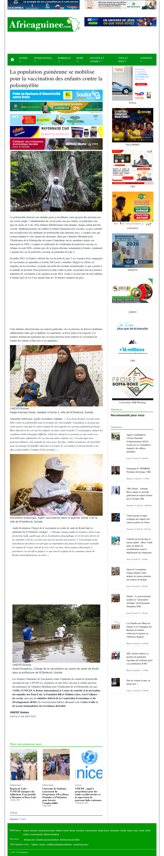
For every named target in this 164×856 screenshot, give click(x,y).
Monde (72, 830)
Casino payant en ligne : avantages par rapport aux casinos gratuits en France (138, 519)
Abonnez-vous (29, 839)
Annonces (146, 57)
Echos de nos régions (46, 830)
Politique (59, 830)
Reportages (114, 830)
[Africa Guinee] (44, 24)
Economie (33, 830)
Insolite (26, 834)
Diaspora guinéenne (51, 834)
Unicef (23, 818)
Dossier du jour (103, 830)
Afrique (66, 830)
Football (123, 830)
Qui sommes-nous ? (80, 844)
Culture (130, 830)
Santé (136, 830)
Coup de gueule (91, 830)
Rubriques (64, 57)
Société (26, 830)
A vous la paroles (36, 834)
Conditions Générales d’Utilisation (59, 844)
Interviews (80, 830)
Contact (42, 844)
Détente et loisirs (97, 59)
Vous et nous (123, 59)
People (147, 830)
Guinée (23, 57)
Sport (79, 57)
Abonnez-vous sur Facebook (47, 839)
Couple (141, 830)
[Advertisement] (82, 44)
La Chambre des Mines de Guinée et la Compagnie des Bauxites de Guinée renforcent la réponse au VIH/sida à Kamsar (139, 630)
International (43, 57)
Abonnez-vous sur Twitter (70, 839)
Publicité (34, 844)
